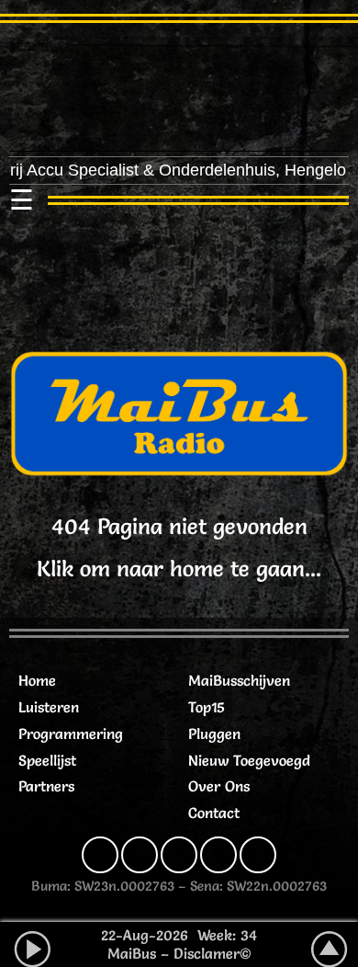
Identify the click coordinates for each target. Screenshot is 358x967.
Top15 (206, 707)
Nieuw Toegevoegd (249, 760)
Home (37, 680)
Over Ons (219, 786)
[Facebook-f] (100, 854)
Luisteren (48, 707)
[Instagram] (139, 854)
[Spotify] (218, 854)
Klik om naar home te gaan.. (176, 568)
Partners (46, 786)
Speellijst (47, 760)
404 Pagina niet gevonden (179, 526)
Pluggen (214, 733)
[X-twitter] (179, 854)
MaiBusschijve (235, 680)
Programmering (70, 733)
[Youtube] (258, 854)
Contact (214, 812)
